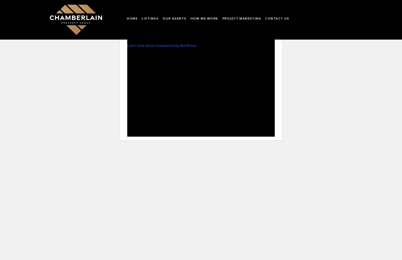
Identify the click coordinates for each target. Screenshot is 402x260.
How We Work (204, 18)
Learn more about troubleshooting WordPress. (162, 45)
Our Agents (174, 18)
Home (132, 18)
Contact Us (277, 18)
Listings (150, 18)
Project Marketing (241, 18)
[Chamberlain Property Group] (85, 20)
